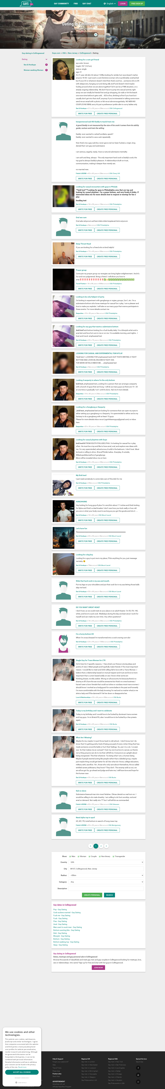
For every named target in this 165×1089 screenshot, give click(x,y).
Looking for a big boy (84, 555)
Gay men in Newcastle (89, 1074)
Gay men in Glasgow (88, 1077)
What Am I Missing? (84, 737)
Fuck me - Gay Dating (61, 915)
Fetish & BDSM (81, 173)
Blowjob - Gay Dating (61, 936)
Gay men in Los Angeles (116, 1068)
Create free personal (107, 114)
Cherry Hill (116, 173)
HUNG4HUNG (81, 502)
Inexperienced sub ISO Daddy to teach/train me (95, 122)
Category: (63, 882)
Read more (22, 1067)
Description (62, 888)
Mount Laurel (106, 515)
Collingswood (117, 108)
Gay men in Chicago (115, 1074)
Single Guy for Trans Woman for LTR (90, 660)
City (65, 869)
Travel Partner (81, 284)
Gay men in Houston (115, 1080)
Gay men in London (88, 1062)
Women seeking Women (33, 70)
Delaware (116, 804)
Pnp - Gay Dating (60, 909)
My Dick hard (81, 475)
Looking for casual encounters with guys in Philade (96, 187)
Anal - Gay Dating (60, 924)
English (110, 3)
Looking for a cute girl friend (87, 60)
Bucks (119, 697)
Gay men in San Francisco (117, 1065)
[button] (22, 1082)
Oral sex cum (81, 217)
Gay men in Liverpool (88, 1068)
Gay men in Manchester (89, 1065)
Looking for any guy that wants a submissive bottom (97, 327)
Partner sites (57, 1074)
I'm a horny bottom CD (85, 634)
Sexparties (79, 313)
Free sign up (137, 4)
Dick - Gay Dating (60, 933)
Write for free (85, 114)
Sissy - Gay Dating (60, 945)
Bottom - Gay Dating (61, 939)
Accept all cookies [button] (22, 1072)
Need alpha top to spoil (85, 817)
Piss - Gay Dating (60, 921)
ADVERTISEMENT (59, 1081)
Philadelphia (117, 204)
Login (122, 4)
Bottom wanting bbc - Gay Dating (66, 930)
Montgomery (116, 825)
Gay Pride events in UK (89, 1080)
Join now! (98, 968)
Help (54, 1065)
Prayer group (81, 270)
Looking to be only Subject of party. (90, 297)
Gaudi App (56, 1076)
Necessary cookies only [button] (22, 1078)
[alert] (22, 1056)
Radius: (64, 875)
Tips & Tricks (57, 1068)
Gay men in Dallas (114, 1071)
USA (110, 108)
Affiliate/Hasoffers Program (62, 1087)
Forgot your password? (60, 1062)
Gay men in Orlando (115, 1077)
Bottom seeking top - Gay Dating (66, 942)
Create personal (92, 895)
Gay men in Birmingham (89, 1071)
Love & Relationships (83, 697)
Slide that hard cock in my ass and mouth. (93, 581)
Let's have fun (81, 528)
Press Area (56, 1071)
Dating (24, 59)
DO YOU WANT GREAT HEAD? (88, 607)
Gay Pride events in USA (116, 1083)
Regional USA (113, 1059)
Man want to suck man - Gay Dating (67, 927)
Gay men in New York (115, 1062)
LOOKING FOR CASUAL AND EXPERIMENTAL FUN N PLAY (99, 353)
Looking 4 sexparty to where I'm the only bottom (95, 380)
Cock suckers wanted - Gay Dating (67, 912)
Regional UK (85, 1059)
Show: (64, 856)
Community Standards (26, 1086)
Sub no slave (81, 791)
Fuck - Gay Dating (60, 918)
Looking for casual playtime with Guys (91, 440)
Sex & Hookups (30, 65)
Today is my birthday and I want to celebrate (94, 711)
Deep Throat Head (83, 244)
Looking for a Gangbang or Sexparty (90, 407)
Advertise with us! (59, 1084)
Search (109, 895)
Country (64, 862)
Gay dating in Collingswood (33, 53)
